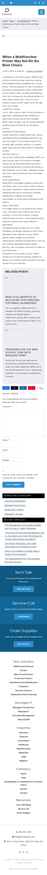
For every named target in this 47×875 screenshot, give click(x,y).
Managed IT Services (14, 514)
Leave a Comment (35, 71)
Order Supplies (23, 813)
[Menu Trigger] (41, 12)
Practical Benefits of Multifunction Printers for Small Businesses (22, 300)
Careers (23, 789)
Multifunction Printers (14, 509)
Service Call (23, 809)
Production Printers (23, 678)
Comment (7, 406)
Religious (24, 761)
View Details (23, 644)
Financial (24, 736)
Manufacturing (23, 749)
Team (23, 778)
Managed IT (23, 711)
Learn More (23, 616)
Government (23, 740)
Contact (23, 793)
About (23, 774)
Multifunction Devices (23, 666)
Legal (23, 757)
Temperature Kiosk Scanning (23, 694)
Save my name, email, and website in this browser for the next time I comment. (20, 476)
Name (5, 440)
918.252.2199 (24, 832)
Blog (12, 21)
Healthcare (23, 744)
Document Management (15, 501)
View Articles (23, 589)
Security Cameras (23, 690)
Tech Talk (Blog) (23, 805)
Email (5, 450)
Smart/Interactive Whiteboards (24, 682)
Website (5, 460)
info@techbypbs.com (24, 837)
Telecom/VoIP (23, 719)
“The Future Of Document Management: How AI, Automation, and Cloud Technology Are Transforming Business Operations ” (24, 536)
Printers (23, 670)
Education (23, 732)
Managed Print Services (15, 505)
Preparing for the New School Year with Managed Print (21, 352)
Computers (23, 686)
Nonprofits (23, 753)
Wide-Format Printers (23, 674)
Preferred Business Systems (7, 12)
